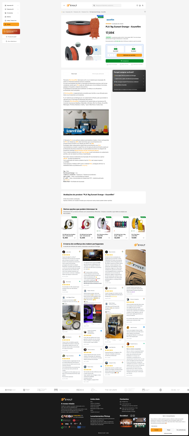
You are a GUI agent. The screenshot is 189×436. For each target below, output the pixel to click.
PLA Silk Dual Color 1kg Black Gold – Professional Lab (69, 235)
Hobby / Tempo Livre (11, 20)
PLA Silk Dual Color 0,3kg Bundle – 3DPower (120, 235)
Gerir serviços (154, 426)
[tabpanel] (86, 132)
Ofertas (8, 24)
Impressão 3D (10, 5)
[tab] (74, 73)
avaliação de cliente (117, 23)
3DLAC (65, 158)
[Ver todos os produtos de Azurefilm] (110, 19)
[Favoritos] (137, 5)
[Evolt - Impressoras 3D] (72, 5)
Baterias (9, 16)
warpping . (85, 165)
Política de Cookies (168, 433)
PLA (71, 140)
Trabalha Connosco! (95, 412)
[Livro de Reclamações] (76, 420)
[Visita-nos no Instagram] (134, 416)
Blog (91, 401)
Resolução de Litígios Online (96, 408)
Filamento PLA (85, 12)
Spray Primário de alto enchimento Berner (87, 150)
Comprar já (125, 61)
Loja (63, 12)
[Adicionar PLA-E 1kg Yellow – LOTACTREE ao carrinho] (144, 230)
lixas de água (85, 152)
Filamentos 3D (10, 9)
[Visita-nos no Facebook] (131, 416)
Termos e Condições (95, 403)
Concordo (86, 124)
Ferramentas (10, 12)
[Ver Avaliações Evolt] (103, 317)
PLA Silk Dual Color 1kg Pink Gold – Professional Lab (86, 235)
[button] (82, 27)
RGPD (91, 410)
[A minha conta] (143, 5)
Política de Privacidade (95, 405)
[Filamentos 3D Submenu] (18, 9)
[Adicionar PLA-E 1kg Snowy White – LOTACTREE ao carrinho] (109, 230)
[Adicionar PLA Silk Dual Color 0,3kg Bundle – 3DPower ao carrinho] (126, 230)
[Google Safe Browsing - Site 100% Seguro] (65, 420)
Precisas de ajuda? (12, 36)
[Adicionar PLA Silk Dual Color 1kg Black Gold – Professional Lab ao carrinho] (75, 230)
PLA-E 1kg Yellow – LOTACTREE (136, 235)
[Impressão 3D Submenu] (18, 5)
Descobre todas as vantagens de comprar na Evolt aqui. (125, 89)
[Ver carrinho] (140, 5)
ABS (77, 142)
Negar (168, 430)
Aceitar (156, 430)
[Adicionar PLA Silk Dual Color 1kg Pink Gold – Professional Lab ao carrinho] (92, 230)
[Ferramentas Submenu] (18, 13)
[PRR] (73, 427)
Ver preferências (181, 430)
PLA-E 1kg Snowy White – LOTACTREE (102, 235)
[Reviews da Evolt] (73, 416)
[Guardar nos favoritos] (145, 11)
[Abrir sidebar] (64, 5)
